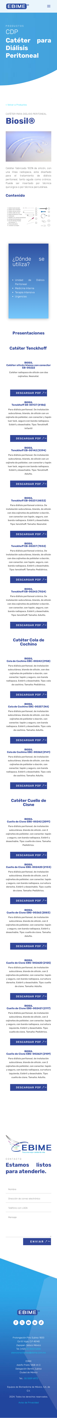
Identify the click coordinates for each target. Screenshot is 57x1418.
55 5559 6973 (31, 1378)
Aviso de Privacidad (29, 1402)
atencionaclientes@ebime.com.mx (28, 1352)
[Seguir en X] (22, 1322)
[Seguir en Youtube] (28, 1322)
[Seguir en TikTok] (41, 1322)
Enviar (37, 1241)
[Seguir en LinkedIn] (34, 1322)
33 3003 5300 (33, 1349)
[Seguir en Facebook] (15, 1322)
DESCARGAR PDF (28, 392)
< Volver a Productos (16, 104)
